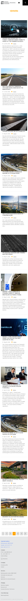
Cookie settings (4, 555)
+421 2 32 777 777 (8, 545)
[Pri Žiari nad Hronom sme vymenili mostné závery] (14, 243)
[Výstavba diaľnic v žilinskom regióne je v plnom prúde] (14, 162)
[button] (19, 2)
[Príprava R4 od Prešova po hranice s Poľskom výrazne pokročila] (14, 375)
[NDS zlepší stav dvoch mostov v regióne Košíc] (14, 204)
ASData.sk (21, 599)
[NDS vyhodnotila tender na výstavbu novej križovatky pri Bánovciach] (14, 77)
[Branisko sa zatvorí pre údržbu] (14, 507)
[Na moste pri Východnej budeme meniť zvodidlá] (14, 470)
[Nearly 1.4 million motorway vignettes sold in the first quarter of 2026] (14, 327)
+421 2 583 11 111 (6, 554)
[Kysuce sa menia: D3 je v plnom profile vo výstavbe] (14, 423)
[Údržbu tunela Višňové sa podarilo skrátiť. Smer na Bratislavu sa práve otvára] (14, 282)
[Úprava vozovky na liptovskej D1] (14, 122)
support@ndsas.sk (8, 552)
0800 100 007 (10, 543)
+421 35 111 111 (6, 547)
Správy (14, 43)
